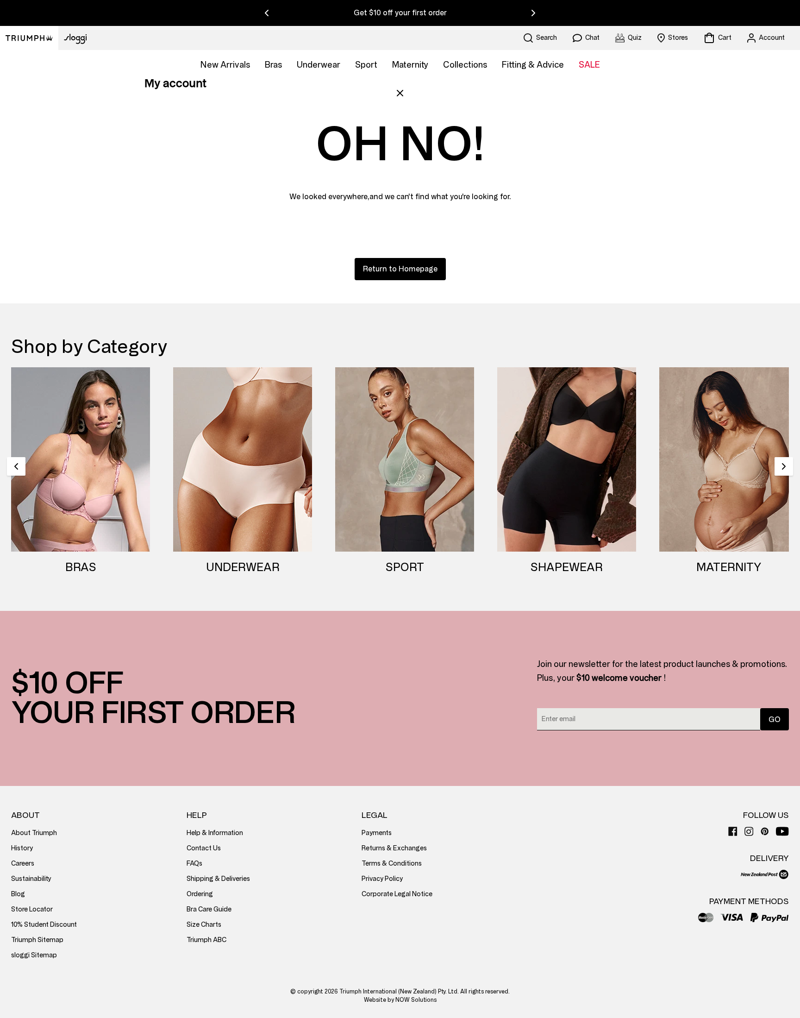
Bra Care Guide (209, 909)
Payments (377, 832)
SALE (589, 64)
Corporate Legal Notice (397, 894)
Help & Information (215, 832)
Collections (465, 64)
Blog (18, 894)
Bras (273, 64)
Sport (366, 64)
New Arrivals (225, 64)
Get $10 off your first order (400, 13)
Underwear (318, 64)
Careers (22, 863)
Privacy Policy (382, 878)
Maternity (410, 64)
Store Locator (32, 909)
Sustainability (31, 878)
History (22, 848)
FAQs (194, 863)
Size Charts (204, 924)
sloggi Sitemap (34, 955)
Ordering (200, 894)
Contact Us (204, 848)
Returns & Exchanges (394, 848)
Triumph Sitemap (37, 939)
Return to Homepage (400, 269)
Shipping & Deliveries (218, 878)
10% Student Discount (44, 924)
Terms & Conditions (392, 863)
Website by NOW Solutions (400, 1000)
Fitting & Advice (533, 64)
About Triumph (34, 832)
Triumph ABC (206, 939)
